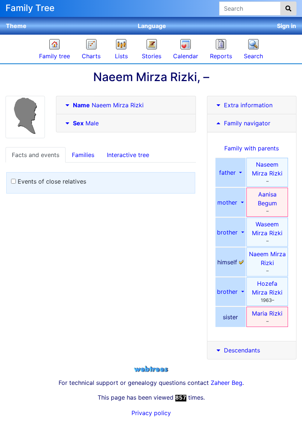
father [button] (228, 172)
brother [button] (228, 232)
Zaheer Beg (226, 382)
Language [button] (152, 25)
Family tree (54, 56)
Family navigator (246, 123)
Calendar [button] (185, 56)
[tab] (126, 105)
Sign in (286, 25)
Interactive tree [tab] (128, 155)
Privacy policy (151, 413)
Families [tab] (83, 155)
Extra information (248, 105)
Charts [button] (91, 56)
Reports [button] (221, 56)
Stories (151, 56)
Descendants (242, 350)
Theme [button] (16, 25)
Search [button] (253, 56)
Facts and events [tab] (35, 155)
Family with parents (251, 148)
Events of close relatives (51, 181)
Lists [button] (121, 56)
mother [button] (228, 202)
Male (86, 123)
